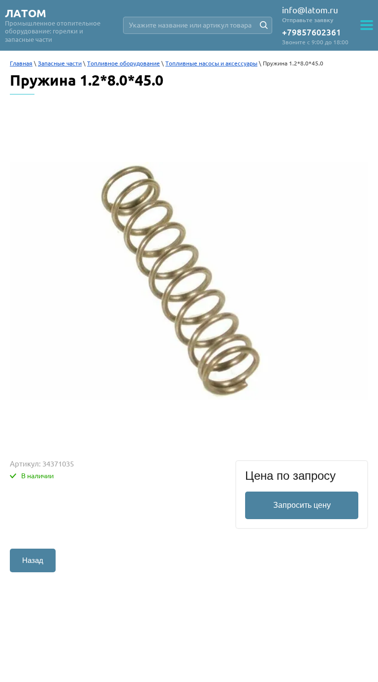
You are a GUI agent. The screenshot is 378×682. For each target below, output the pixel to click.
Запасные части (60, 63)
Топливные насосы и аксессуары (211, 63)
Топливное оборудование (123, 63)
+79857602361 (311, 32)
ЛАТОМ (25, 13)
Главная (21, 63)
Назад (32, 560)
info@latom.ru (310, 10)
